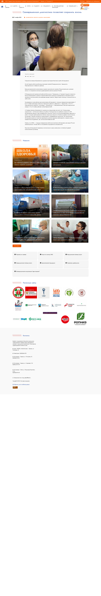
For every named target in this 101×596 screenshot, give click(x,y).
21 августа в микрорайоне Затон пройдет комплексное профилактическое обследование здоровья (69, 189)
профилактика (29, 17)
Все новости (16, 245)
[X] (32, 76)
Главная (7, 7)
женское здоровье (38, 17)
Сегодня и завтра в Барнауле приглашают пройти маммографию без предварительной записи (29, 189)
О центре (14, 6)
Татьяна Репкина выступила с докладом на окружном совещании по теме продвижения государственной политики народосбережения (69, 213)
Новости (21, 7)
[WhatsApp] (33, 76)
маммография (46, 17)
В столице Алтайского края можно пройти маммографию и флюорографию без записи (27, 214)
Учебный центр (73, 6)
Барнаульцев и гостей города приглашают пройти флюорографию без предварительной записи (29, 239)
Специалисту (46, 6)
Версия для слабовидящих (94, 1)
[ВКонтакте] (27, 76)
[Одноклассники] (29, 76)
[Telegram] (30, 76)
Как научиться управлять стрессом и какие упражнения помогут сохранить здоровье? (30, 164)
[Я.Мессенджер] (25, 76)
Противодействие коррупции (57, 6)
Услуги (29, 6)
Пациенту (37, 6)
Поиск (83, 1)
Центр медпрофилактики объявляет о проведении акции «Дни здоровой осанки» (68, 239)
